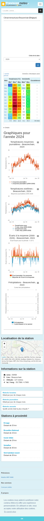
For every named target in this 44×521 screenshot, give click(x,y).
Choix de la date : (34, 55)
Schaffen (10, 446)
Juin (5, 100)
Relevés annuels (16, 408)
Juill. (5, 103)
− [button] (4, 347)
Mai (5, 97)
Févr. (5, 88)
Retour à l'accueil (15, 4)
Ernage (10, 424)
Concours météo (6, 487)
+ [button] (4, 343)
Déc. (5, 118)
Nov (5, 115)
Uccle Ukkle (10, 439)
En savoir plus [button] (10, 512)
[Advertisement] (22, 37)
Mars (5, 91)
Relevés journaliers (14, 401)
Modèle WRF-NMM (7, 477)
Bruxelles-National (11, 431)
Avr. (5, 94)
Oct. (5, 112)
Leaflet (4, 357)
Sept (5, 109)
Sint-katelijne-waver (12, 454)
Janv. (5, 85)
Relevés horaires (14, 394)
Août (5, 106)
